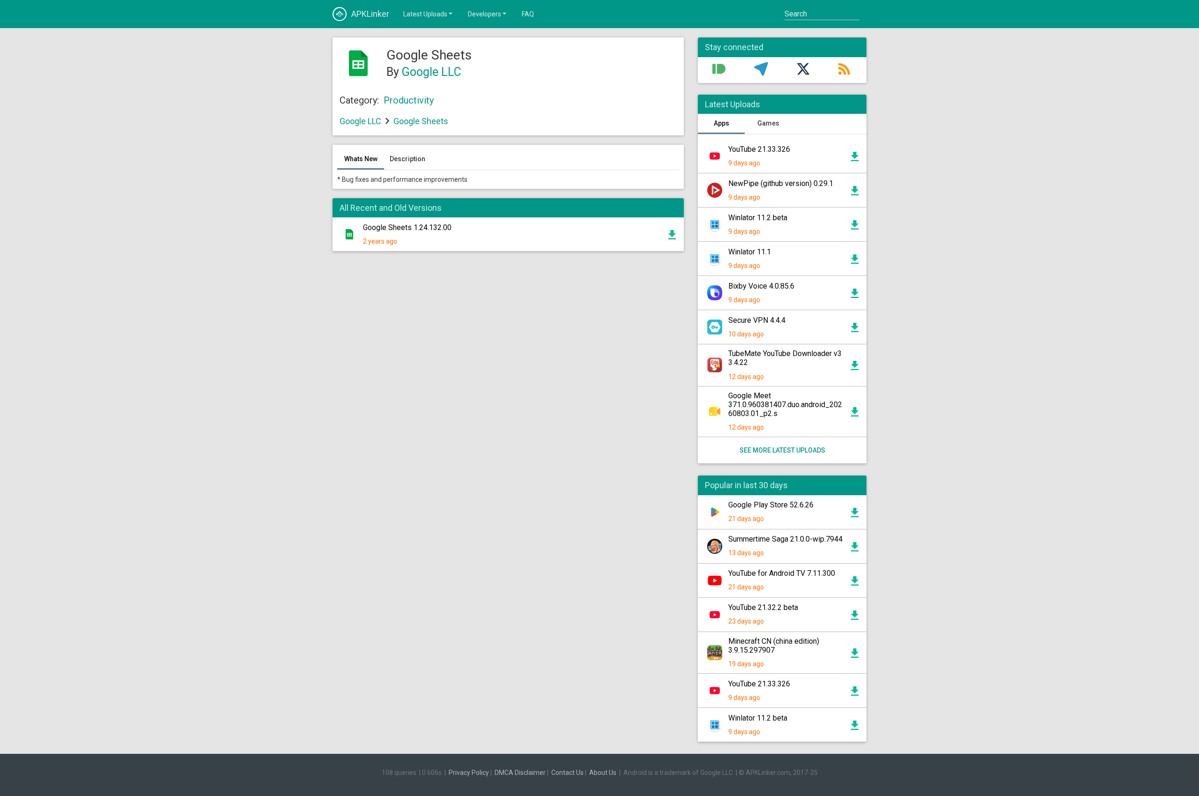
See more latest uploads (782, 450)
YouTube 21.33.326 (759, 149)
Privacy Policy (469, 772)
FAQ (528, 14)
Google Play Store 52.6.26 (771, 504)
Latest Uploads (425, 14)
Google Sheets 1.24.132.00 (407, 227)
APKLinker (370, 14)
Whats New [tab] (360, 159)
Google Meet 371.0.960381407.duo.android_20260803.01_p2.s (785, 404)
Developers (484, 14)
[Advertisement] (508, 371)
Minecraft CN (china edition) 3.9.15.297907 (773, 646)
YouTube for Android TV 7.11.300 (781, 573)
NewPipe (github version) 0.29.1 (780, 183)
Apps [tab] (721, 123)
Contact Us (567, 772)
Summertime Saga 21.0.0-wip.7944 (785, 539)
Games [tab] (768, 123)
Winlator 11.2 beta (757, 217)
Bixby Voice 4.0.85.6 (761, 286)
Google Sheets (420, 121)
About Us (602, 772)
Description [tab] (407, 159)
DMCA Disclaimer (520, 772)
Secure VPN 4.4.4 (756, 320)
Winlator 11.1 (749, 251)
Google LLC (431, 72)
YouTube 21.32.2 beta (763, 607)
